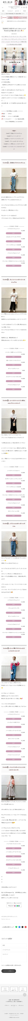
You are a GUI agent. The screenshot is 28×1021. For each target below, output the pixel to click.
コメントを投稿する (9, 971)
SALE (24, 11)
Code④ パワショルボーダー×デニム (14, 141)
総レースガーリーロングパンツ (16, 363)
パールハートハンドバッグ (16, 757)
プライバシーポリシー (14, 1015)
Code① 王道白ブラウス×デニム (14, 133)
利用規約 (22, 1013)
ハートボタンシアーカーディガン (15, 733)
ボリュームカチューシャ (16, 371)
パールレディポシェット (16, 870)
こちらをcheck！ (19, 121)
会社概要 (6, 1013)
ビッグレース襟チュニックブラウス (15, 354)
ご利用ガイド (7, 1005)
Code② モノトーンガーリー (14, 136)
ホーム (3, 21)
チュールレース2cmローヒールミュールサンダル (14, 263)
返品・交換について (14, 1006)
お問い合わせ (21, 1005)
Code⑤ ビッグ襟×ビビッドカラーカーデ (14, 144)
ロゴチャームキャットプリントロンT (15, 481)
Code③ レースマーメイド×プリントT (14, 138)
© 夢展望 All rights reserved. (14, 1017)
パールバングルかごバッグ (16, 255)
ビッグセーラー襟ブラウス (16, 725)
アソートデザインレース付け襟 (16, 247)
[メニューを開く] (2, 7)
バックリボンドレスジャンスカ (16, 846)
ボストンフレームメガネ (16, 513)
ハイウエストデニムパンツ (16, 231)
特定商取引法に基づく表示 (14, 1013)
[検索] (21, 7)
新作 (3, 11)
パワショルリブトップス (16, 610)
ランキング (10, 11)
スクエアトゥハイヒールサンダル (15, 379)
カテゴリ (17, 11)
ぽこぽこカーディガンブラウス (16, 239)
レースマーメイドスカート (16, 473)
